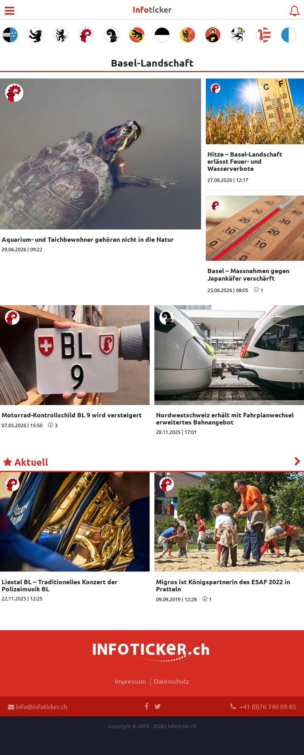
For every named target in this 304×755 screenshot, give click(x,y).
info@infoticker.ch (40, 706)
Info (152, 9)
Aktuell (30, 462)
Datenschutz (171, 681)
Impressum (130, 681)
